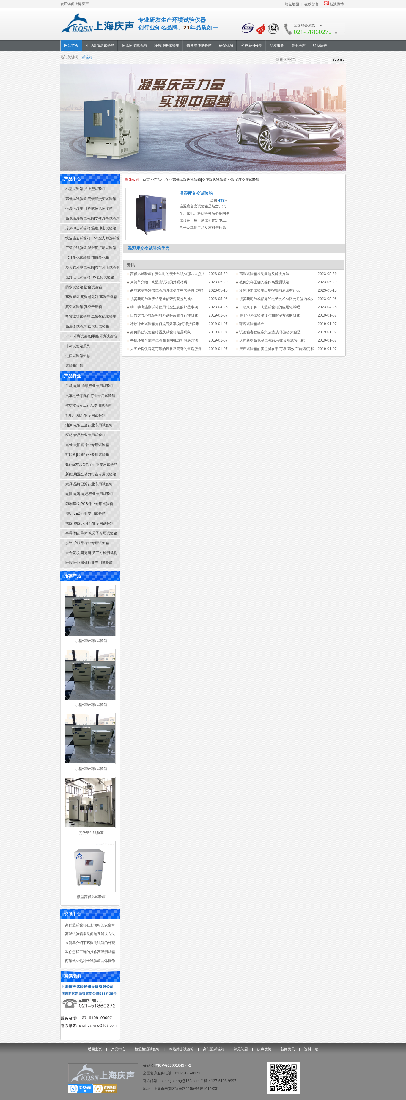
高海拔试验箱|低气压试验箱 (87, 326)
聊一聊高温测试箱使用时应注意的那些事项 (164, 307)
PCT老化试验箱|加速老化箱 (87, 258)
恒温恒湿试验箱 (147, 1049)
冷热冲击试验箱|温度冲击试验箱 (90, 228)
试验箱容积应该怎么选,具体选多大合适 (270, 332)
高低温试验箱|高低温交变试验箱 (90, 199)
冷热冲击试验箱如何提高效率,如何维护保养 (164, 324)
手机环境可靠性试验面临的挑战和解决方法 (164, 340)
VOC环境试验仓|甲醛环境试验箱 (91, 336)
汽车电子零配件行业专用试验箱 (90, 396)
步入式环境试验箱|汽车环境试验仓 (92, 267)
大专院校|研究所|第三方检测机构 (91, 553)
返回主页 (95, 1049)
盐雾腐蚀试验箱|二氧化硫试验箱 (90, 316)
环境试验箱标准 (251, 324)
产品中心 (72, 178)
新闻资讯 (288, 1049)
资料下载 (311, 1049)
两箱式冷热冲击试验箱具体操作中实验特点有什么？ (90, 963)
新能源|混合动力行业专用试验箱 (90, 474)
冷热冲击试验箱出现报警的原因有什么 (269, 290)
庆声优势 (264, 1049)
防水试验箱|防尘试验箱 (83, 287)
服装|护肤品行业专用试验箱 (87, 543)
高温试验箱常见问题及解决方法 (90, 934)
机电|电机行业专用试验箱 (85, 415)
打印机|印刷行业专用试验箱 (87, 455)
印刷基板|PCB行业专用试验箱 (89, 504)
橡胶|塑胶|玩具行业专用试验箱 (89, 523)
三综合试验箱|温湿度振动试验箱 (90, 248)
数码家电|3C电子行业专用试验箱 (91, 464)
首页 (146, 180)
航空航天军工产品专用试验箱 (88, 405)
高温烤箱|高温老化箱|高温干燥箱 (91, 297)
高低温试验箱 (213, 1049)
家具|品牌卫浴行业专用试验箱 (89, 484)
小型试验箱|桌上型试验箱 (85, 189)
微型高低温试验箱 (91, 897)
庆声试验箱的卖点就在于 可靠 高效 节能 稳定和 (276, 349)
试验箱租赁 (74, 366)
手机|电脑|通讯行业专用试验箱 (89, 386)
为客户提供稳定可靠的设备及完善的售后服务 (166, 349)
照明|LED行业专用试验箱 (85, 513)
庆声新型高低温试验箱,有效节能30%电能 (272, 340)
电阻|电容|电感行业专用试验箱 (89, 494)
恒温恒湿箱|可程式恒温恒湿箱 (89, 208)
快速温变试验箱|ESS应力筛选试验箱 (92, 239)
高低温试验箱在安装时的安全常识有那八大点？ (90, 927)
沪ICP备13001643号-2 (173, 1065)
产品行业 (72, 375)
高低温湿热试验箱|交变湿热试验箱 (92, 218)
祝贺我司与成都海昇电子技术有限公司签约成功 (276, 299)
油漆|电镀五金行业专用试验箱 (89, 425)
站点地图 (292, 4)
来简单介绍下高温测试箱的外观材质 (90, 945)
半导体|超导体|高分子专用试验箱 (91, 533)
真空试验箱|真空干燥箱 (83, 307)
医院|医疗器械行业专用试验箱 (89, 563)
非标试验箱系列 (77, 346)
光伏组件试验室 (91, 833)
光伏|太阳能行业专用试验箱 (87, 445)
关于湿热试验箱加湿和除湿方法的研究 (269, 315)
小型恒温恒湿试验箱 (91, 641)
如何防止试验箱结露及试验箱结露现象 (160, 332)
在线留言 (311, 4)
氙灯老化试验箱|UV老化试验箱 (89, 277)
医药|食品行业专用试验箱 (85, 435)
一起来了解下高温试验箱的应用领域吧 (269, 307)
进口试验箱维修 (77, 356)
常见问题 (241, 1049)
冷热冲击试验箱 (181, 1049)
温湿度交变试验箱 (245, 180)
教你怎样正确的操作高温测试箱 (90, 952)
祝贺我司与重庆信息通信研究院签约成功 (162, 299)
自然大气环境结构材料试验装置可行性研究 (164, 315)
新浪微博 (337, 4)
